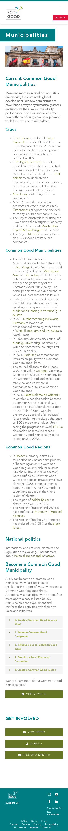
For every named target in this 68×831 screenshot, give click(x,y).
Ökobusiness (21, 210)
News (34, 821)
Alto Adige (23, 267)
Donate (25, 824)
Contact (46, 827)
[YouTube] (56, 794)
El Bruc (58, 427)
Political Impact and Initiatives (34, 556)
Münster (33, 234)
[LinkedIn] (56, 801)
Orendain (32, 275)
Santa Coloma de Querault (42, 395)
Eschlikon (30, 355)
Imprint (34, 827)
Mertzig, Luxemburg (26, 343)
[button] (34, 622)
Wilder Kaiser (40, 500)
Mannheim (20, 194)
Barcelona (22, 138)
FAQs (24, 821)
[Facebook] (49, 801)
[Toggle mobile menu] (61, 8)
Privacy (37, 824)
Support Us (11, 802)
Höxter (20, 456)
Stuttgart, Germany (29, 162)
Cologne (41, 370)
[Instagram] (49, 794)
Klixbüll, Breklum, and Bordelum (37, 331)
